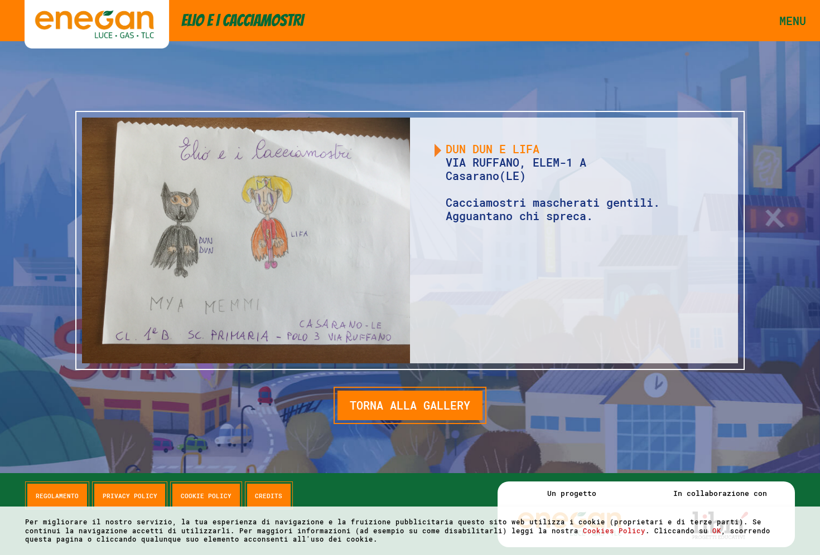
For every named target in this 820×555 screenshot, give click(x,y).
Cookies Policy (614, 530)
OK (716, 530)
